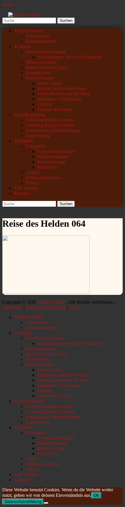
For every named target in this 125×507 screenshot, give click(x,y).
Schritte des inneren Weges (62, 88)
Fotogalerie (36, 146)
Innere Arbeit (49, 83)
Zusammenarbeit (41, 41)
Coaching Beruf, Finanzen (50, 125)
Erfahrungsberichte (43, 177)
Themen (44, 104)
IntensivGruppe (40, 77)
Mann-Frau (47, 167)
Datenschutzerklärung (46, 307)
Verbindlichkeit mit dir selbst (63, 93)
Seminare (22, 46)
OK (96, 495)
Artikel (32, 172)
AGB (74, 307)
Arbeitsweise (37, 36)
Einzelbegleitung (29, 114)
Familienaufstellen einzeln (49, 119)
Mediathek (23, 140)
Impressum (12, 307)
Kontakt (21, 193)
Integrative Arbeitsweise (59, 98)
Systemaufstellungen (56, 151)
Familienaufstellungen (46, 51)
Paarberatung (38, 135)
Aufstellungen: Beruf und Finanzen (69, 56)
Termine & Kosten (54, 109)
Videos (32, 182)
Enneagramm (38, 72)
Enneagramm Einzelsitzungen (53, 130)
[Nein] (46, 503)
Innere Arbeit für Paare (46, 67)
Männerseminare (41, 62)
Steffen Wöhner (28, 30)
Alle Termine (26, 188)
